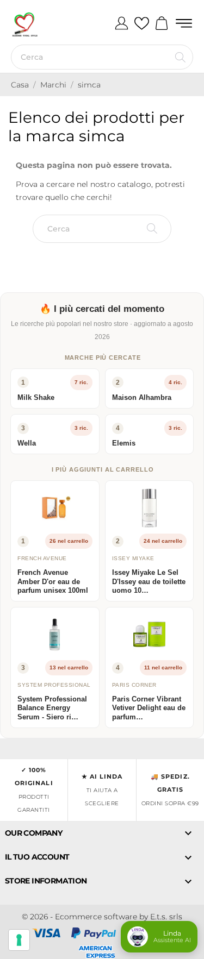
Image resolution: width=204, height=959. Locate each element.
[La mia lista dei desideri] (141, 24)
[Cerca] (180, 57)
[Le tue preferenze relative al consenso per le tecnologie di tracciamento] (19, 940)
